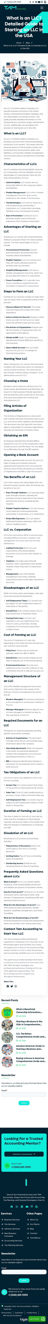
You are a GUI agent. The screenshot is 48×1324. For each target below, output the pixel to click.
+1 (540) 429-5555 (13, 2)
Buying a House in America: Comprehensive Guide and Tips (30, 1060)
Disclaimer (19, 1313)
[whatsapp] (15, 986)
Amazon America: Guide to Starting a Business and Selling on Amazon (30, 1048)
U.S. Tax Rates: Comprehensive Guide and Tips (30, 1035)
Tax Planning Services (13, 1245)
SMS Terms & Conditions (12, 1316)
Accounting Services (13, 1241)
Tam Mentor (35, 1238)
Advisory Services (12, 1229)
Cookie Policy (32, 1313)
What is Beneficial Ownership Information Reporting (28, 1011)
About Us (34, 1220)
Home (18, 43)
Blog (28, 43)
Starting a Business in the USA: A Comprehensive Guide (29, 1023)
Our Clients (34, 1224)
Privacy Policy (6, 1313)
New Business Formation (10, 1234)
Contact (33, 1233)
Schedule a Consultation (23, 1154)
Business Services (12, 1220)
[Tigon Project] (24, 1320)
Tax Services (9, 1224)
